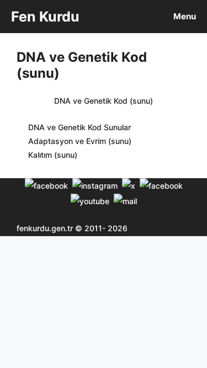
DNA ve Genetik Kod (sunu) (103, 100)
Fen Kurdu (45, 16)
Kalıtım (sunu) (52, 154)
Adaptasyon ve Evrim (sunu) (79, 141)
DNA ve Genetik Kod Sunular (79, 127)
